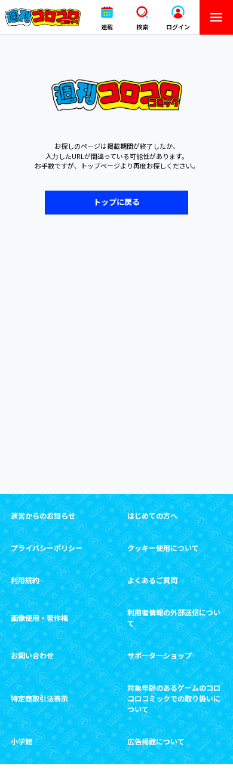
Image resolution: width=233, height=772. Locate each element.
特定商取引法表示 (39, 699)
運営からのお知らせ (43, 516)
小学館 (21, 742)
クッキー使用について (163, 548)
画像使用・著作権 (39, 618)
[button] (107, 18)
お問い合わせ (32, 656)
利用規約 (25, 580)
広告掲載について (156, 742)
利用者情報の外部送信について (173, 618)
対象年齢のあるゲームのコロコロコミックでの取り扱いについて (173, 699)
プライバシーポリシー (46, 548)
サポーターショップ (159, 656)
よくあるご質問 (152, 580)
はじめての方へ (152, 516)
